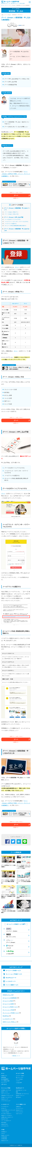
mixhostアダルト (4, 1124)
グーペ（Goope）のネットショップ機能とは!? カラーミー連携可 (24, 896)
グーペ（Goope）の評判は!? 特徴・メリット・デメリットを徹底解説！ (15, 174)
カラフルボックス (4, 1125)
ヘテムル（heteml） (5, 1111)
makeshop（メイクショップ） (7, 1095)
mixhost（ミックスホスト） (6, 1115)
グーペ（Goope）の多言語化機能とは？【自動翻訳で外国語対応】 (8, 896)
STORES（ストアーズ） (6, 1090)
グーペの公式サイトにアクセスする (12, 219)
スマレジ (3, 1133)
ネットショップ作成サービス (14, 974)
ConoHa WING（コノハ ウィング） (8, 1110)
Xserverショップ (4, 1099)
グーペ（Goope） (19, 1079)
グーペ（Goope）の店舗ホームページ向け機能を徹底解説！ (8, 881)
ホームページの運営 (8, 1004)
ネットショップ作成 (8, 1010)
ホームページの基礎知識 (9, 998)
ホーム (2, 1073)
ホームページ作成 (8, 1001)
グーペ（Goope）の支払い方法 (11, 214)
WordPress (6, 1016)
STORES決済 (4, 1137)
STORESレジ (4, 1131)
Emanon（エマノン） (20, 1095)
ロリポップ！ (4, 1108)
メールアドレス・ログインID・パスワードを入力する (16, 221)
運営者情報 (3, 1077)
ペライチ (18, 1080)
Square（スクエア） (5, 1135)
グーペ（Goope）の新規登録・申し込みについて (15, 209)
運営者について (16, 1055)
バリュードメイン (19, 1111)
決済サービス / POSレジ (9, 1022)
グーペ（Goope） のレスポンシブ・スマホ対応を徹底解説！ (23, 881)
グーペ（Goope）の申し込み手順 (12, 217)
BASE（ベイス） (4, 1091)
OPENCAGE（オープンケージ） (22, 1093)
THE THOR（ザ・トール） (21, 1090)
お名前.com (18, 1106)
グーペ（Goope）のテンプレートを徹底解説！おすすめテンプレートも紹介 (24, 867)
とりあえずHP (19, 1082)
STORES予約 (4, 1138)
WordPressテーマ (11, 977)
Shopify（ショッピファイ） (6, 1097)
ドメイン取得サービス (12, 985)
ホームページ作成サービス (13, 970)
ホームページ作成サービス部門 (16, 924)
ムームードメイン (19, 1108)
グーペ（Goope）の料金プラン (11, 212)
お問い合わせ (4, 1084)
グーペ (16, 195)
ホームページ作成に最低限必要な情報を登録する (15, 225)
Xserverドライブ (4, 1140)
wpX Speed (3, 1122)
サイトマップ (4, 1082)
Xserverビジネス (4, 1118)
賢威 (17, 1091)
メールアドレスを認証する (10, 223)
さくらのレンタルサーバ (6, 1113)
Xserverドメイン (19, 1110)
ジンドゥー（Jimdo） (20, 1075)
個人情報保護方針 (4, 1079)
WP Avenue (18, 1097)
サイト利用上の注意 (5, 1080)
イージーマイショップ (5, 1100)
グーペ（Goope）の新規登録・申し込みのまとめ (15, 229)
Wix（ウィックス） (20, 1077)
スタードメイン (19, 1113)
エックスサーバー (4, 1106)
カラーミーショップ (5, 1093)
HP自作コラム (4, 1075)
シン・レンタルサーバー (6, 1120)
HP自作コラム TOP (8, 995)
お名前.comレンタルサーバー (7, 1117)
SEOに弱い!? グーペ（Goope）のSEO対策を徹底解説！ (8, 911)
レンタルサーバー (11, 981)
